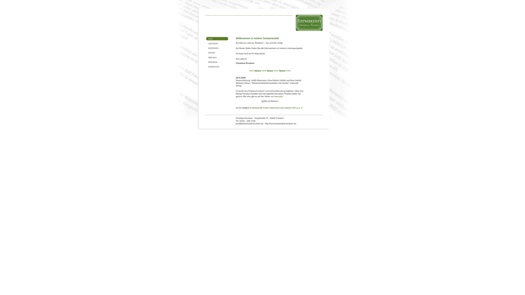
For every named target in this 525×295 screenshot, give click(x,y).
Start (210, 39)
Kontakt (211, 53)
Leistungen (213, 43)
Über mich (212, 57)
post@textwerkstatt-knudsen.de (249, 124)
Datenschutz (213, 67)
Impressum (212, 62)
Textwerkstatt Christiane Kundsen (309, 23)
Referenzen (213, 48)
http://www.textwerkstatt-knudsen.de (280, 124)
